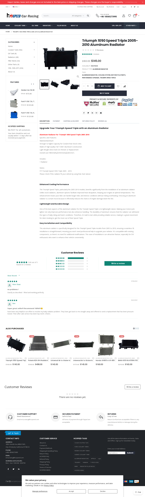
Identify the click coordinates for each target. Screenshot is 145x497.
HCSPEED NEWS (79, 470)
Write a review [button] (118, 263)
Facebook (84, 113)
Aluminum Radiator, (90, 75)
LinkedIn (92, 113)
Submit (130, 453)
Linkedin (19, 469)
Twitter (88, 113)
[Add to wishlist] (118, 86)
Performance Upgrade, (91, 78)
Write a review (133, 387)
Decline (102, 491)
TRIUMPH (77, 462)
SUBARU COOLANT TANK (82, 454)
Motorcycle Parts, (118, 75)
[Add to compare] (124, 86)
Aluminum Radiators (12, 358)
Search (88, 15)
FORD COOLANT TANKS (82, 447)
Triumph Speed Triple (108, 78)
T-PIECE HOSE (94, 462)
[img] (12, 281)
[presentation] (42, 84)
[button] (87, 54)
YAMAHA (85, 462)
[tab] (45, 121)
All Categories (77, 16)
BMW (76, 466)
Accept (71, 491)
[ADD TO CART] (23, 338)
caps (99, 458)
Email (101, 113)
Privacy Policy (49, 485)
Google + (96, 113)
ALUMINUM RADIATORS (82, 458)
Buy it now (104, 93)
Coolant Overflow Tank (81, 443)
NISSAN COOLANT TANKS (82, 451)
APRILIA (93, 458)
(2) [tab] (102, 121)
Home (8, 32)
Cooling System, (104, 75)
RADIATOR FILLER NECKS (87, 466)
